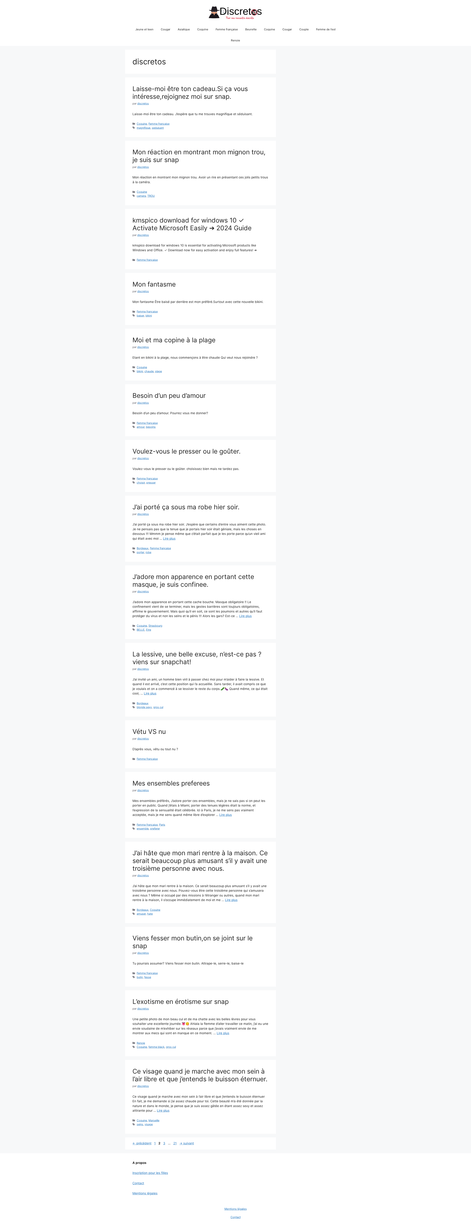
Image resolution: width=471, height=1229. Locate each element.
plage (158, 371)
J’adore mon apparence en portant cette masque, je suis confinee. (193, 580)
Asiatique (184, 29)
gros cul (158, 707)
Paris (162, 824)
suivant (186, 1143)
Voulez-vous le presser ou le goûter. (186, 451)
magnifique (143, 127)
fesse (147, 977)
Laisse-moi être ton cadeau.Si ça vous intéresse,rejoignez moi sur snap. (190, 92)
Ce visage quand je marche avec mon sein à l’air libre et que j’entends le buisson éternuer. (200, 1075)
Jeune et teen (144, 29)
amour (140, 426)
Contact (138, 1183)
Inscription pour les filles (150, 1173)
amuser (141, 913)
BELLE (141, 629)
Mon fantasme (154, 284)
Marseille (153, 1120)
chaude (149, 371)
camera (141, 195)
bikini (149, 315)
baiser (140, 315)
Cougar (165, 29)
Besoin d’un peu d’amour (169, 395)
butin (140, 977)
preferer (155, 828)
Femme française (227, 29)
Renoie (235, 40)
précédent (141, 1143)
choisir (141, 482)
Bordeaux (142, 548)
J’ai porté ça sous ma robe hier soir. (186, 507)
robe (148, 552)
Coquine (202, 29)
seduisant (158, 127)
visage (149, 1124)
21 (175, 1143)
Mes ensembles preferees (171, 783)
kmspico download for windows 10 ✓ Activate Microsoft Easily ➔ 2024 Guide (192, 224)
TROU (151, 195)
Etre (148, 629)
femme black (156, 1046)
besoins (151, 426)
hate (150, 913)
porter (140, 552)
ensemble (143, 828)
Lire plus (169, 538)
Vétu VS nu (149, 731)
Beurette (251, 29)
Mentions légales (144, 1193)
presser (151, 482)
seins (140, 1124)
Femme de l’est (326, 29)
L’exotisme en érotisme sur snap (180, 1001)
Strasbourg (155, 625)
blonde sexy (144, 707)
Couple (304, 29)
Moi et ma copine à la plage (173, 340)
